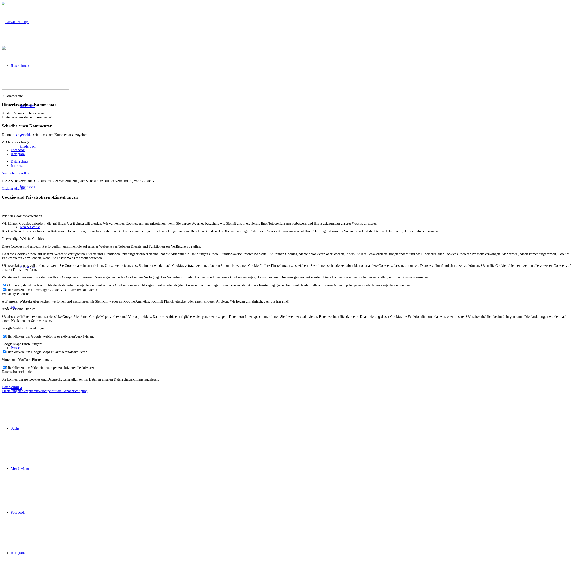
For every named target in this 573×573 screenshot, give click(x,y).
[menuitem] (291, 428)
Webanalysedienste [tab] (15, 294)
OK (4, 188)
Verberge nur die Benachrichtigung (63, 391)
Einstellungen (16, 188)
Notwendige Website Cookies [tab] (23, 239)
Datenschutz (10, 387)
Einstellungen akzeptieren (20, 391)
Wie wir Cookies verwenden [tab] (22, 216)
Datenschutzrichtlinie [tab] (17, 372)
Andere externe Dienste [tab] (18, 309)
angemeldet (24, 135)
